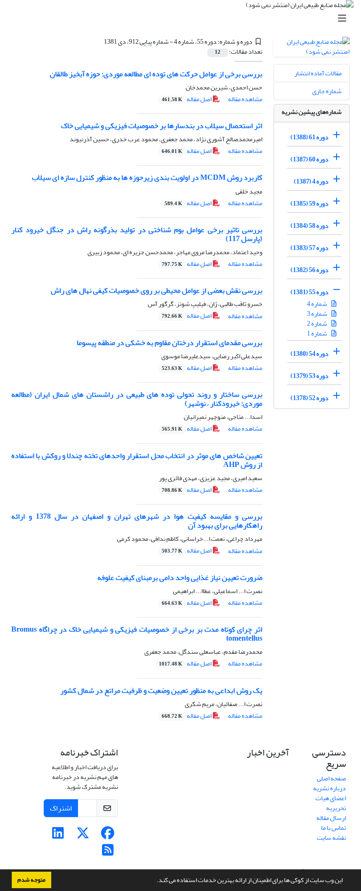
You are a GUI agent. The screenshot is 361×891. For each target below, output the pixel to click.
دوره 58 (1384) (309, 225)
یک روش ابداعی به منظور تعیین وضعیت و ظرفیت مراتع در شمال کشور (161, 690)
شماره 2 (317, 323)
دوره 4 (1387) (311, 181)
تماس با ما (333, 827)
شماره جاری (327, 91)
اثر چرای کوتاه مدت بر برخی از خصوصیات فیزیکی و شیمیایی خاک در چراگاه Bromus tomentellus (136, 633)
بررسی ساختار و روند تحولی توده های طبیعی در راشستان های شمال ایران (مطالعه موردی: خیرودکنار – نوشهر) (136, 398)
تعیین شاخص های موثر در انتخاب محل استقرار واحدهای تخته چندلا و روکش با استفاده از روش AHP (136, 460)
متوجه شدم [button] (31, 879)
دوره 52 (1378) (309, 398)
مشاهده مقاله (245, 99)
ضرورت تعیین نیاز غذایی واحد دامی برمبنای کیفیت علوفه (179, 577)
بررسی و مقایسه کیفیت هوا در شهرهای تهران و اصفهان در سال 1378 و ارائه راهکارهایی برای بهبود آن (136, 520)
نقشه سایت (331, 837)
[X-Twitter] (83, 835)
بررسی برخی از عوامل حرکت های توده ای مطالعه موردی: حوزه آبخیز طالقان (156, 74)
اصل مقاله (187, 99)
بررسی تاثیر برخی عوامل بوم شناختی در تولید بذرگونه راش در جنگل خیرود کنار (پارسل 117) (136, 234)
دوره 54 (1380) (309, 353)
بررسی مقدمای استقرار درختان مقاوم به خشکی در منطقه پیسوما (169, 343)
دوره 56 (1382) (309, 270)
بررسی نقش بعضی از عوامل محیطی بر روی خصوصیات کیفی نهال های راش (156, 290)
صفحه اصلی (331, 778)
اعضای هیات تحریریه (330, 803)
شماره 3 (317, 313)
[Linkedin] (58, 835)
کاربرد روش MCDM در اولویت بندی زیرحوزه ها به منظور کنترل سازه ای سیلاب (147, 177)
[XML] (98, 41)
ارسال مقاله (331, 817)
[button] (154, 881)
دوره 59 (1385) (309, 203)
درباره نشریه (329, 788)
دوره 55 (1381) (309, 292)
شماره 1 (317, 333)
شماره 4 (317, 303)
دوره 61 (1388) (309, 137)
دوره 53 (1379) (309, 375)
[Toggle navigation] (183, 18)
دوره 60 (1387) (309, 159)
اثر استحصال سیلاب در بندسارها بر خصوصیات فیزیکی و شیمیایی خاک (161, 126)
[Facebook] (108, 835)
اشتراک (61, 808)
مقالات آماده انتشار (318, 73)
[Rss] (108, 852)
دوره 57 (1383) (309, 247)
